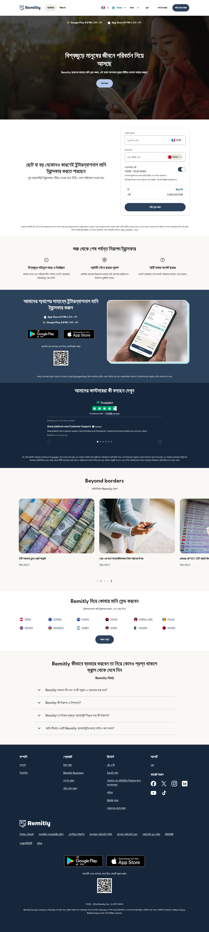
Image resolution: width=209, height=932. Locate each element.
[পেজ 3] (108, 581)
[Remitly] (30, 8)
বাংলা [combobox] (132, 8)
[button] (105, 8)
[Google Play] (43, 334)
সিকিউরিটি (169, 834)
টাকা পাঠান (67, 765)
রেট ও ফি (111, 765)
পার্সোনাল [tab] (50, 8)
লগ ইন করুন (162, 8)
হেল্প (147, 8)
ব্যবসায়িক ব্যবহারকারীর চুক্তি (51, 834)
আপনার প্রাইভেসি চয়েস (127, 834)
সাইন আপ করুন (181, 8)
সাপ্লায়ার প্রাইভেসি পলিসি (101, 834)
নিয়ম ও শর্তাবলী (127, 230)
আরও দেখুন (104, 639)
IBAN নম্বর (112, 800)
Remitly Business (73, 773)
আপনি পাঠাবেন (130, 133)
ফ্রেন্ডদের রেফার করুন (116, 808)
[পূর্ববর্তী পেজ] (97, 581)
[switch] (182, 169)
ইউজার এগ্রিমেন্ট (27, 834)
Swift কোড (112, 773)
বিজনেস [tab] (63, 8)
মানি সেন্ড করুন (155, 207)
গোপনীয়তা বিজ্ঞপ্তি (76, 834)
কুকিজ (39, 843)
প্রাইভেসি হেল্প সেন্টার (151, 834)
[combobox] (175, 157)
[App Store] (78, 334)
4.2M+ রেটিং (127, 23)
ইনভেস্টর (24, 773)
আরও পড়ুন (24, 564)
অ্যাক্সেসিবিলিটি (26, 843)
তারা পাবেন (128, 150)
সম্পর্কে (23, 765)
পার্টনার (110, 792)
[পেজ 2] (104, 581)
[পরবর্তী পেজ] (111, 581)
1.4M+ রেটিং (87, 23)
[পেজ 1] (101, 581)
